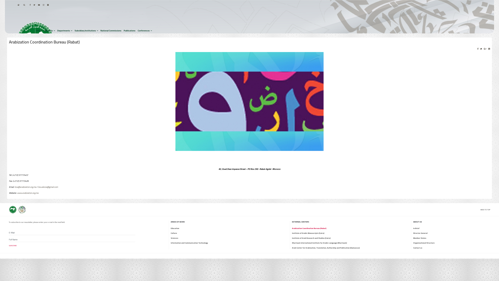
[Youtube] (39, 5)
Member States (419, 238)
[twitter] (34, 5)
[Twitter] (481, 49)
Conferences (144, 31)
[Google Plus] (485, 49)
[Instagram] (43, 5)
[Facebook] (477, 49)
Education (175, 228)
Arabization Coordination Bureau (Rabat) (309, 228)
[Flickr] (48, 5)
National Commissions (110, 31)
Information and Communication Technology (189, 242)
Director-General (420, 233)
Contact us (417, 247)
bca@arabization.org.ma (25, 187)
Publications (129, 31)
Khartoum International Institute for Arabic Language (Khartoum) (319, 242)
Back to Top (485, 209)
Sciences (174, 238)
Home (39, 31)
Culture (174, 233)
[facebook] (30, 5)
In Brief (416, 228)
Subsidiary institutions (85, 31)
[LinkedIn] (489, 49)
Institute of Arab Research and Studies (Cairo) (311, 238)
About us (48, 31)
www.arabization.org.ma (27, 193)
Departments (63, 31)
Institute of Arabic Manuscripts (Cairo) (308, 233)
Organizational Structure (424, 242)
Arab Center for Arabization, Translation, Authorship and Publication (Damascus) (326, 247)
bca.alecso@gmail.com (48, 187)
